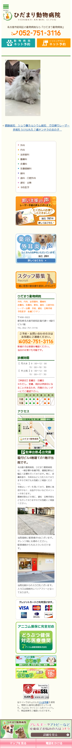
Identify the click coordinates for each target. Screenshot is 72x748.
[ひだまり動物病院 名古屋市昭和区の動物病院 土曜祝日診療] (36, 16)
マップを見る (18, 743)
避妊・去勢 (25, 182)
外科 (22, 145)
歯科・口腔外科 (28, 178)
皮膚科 (23, 163)
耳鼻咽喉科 (25, 168)
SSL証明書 (44, 702)
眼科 (22, 173)
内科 (22, 149)
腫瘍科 (23, 159)
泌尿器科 (24, 154)
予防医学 (24, 187)
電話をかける (54, 743)
